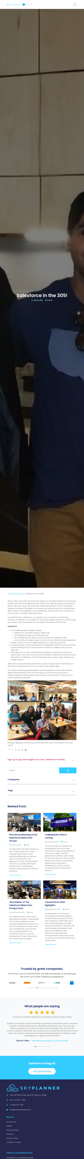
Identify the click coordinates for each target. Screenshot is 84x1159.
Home (10, 594)
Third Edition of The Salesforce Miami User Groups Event (20, 905)
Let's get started (42, 1071)
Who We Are (11, 1122)
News (28, 845)
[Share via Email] (25, 749)
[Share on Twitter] (12, 749)
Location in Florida (13, 1142)
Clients (9, 1126)
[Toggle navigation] (75, 4)
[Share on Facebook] (9, 749)
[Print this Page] (22, 749)
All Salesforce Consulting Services (19, 1158)
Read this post (15, 875)
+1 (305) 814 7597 (17, 1105)
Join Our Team (12, 1138)
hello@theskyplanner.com (20, 1110)
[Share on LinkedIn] (19, 749)
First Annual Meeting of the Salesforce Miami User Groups (23, 837)
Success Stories (12, 1130)
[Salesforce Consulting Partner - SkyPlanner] (19, 4)
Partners (9, 1134)
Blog (16, 594)
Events (50, 300)
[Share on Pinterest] (15, 749)
